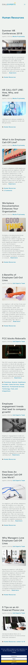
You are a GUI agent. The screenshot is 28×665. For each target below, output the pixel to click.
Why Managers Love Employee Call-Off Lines (13, 540)
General (14, 382)
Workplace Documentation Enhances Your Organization (10, 207)
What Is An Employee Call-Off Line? (13, 141)
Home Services (14, 384)
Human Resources (10, 77)
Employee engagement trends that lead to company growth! (14, 407)
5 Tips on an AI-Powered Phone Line (13, 608)
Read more (12, 73)
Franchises (7, 382)
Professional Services (17, 386)
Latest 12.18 (21, 641)
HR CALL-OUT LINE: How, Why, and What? (12, 92)
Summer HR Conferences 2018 (12, 32)
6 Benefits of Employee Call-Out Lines (12, 277)
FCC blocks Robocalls (14, 338)
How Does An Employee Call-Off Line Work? (12, 474)
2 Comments (8, 190)
